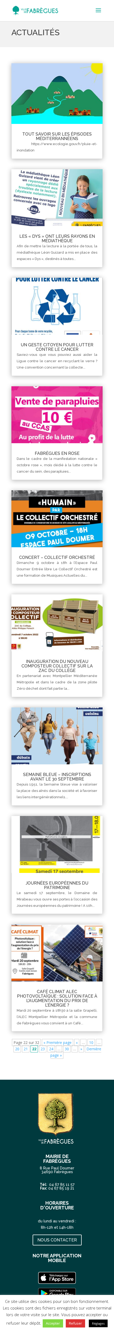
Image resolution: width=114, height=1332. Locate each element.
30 (67, 1048)
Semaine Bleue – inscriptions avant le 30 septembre (57, 777)
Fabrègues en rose (57, 453)
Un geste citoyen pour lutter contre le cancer (57, 347)
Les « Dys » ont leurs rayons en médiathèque (57, 238)
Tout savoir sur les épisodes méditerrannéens (57, 136)
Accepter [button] (53, 1323)
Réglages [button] (98, 1323)
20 (17, 1048)
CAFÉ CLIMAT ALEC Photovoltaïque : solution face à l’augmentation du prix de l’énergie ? (57, 998)
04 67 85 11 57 (61, 1184)
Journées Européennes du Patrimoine (57, 885)
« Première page (57, 1042)
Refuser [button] (75, 1323)
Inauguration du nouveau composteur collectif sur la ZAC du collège (57, 666)
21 (26, 1048)
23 (43, 1048)
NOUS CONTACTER (57, 1240)
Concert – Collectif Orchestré (57, 557)
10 (91, 1042)
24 (51, 1048)
